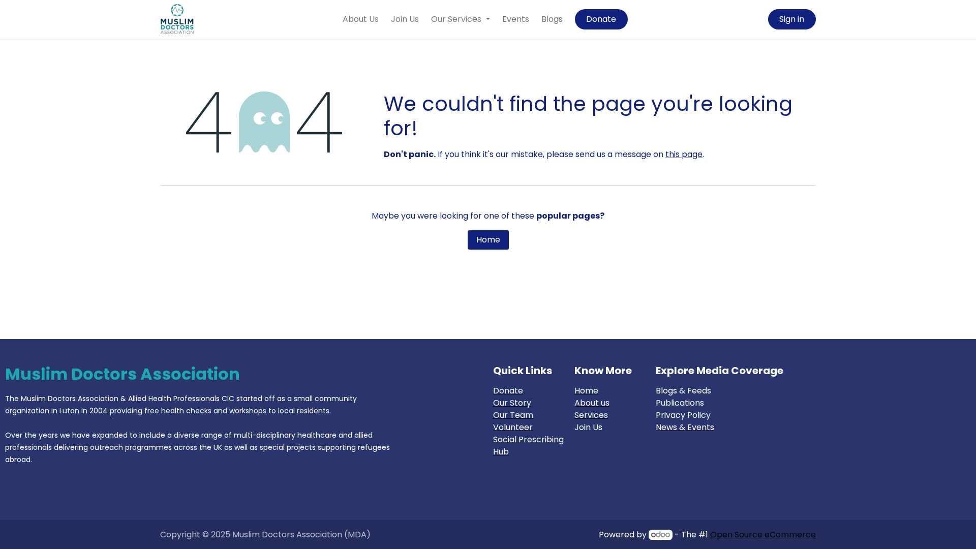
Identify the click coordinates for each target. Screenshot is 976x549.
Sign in (791, 19)
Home (488, 240)
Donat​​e (601, 19)
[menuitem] (361, 19)
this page (684, 154)
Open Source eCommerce (763, 534)
